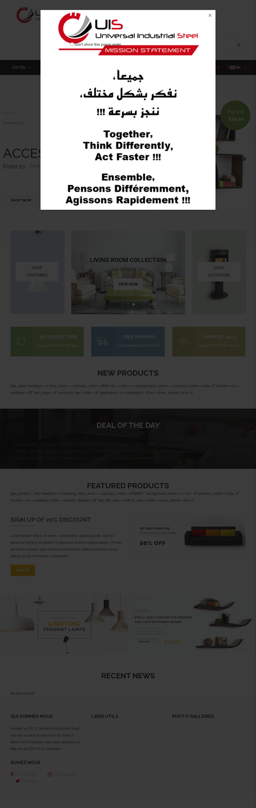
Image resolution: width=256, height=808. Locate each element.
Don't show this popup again (98, 44)
